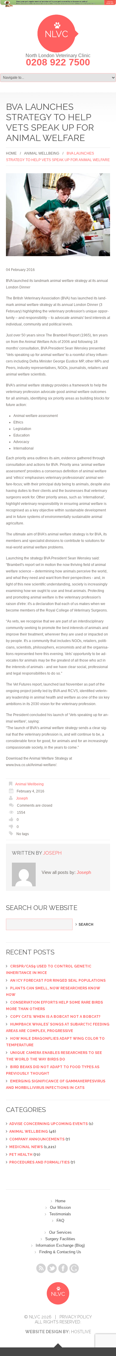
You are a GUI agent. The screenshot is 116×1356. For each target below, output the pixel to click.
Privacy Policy (75, 1317)
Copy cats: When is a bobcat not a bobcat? (55, 1017)
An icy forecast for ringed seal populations (58, 980)
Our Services (60, 1232)
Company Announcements (37, 1139)
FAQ (60, 1220)
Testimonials (60, 1214)
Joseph (22, 798)
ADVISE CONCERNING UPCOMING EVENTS (48, 1124)
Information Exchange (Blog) (60, 1245)
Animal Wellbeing (41, 153)
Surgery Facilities (60, 1239)
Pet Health (20, 1155)
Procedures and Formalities (39, 1162)
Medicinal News (26, 1147)
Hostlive (81, 1331)
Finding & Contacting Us (60, 1252)
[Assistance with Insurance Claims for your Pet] (58, 7)
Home (11, 153)
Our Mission (60, 1207)
